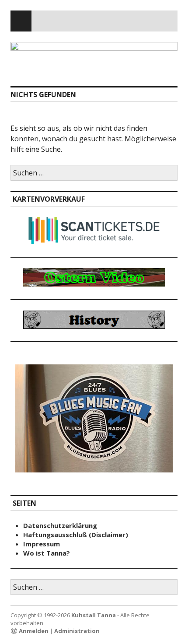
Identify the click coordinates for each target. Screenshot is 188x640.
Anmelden (34, 631)
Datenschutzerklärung (60, 525)
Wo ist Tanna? (46, 553)
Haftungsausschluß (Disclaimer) (75, 534)
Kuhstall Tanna (93, 615)
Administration (77, 631)
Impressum (41, 543)
